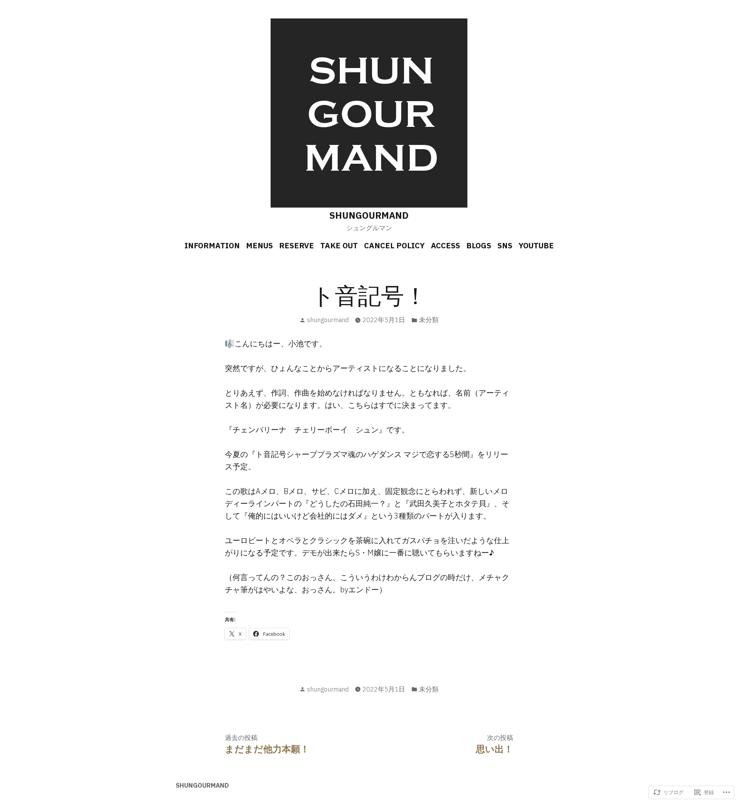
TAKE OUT (339, 245)
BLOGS (478, 245)
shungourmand (328, 320)
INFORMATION (212, 245)
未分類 (429, 320)
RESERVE (296, 245)
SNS (504, 245)
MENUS (259, 245)
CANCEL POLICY (394, 245)
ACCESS (445, 245)
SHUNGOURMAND (369, 215)
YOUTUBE (536, 245)
